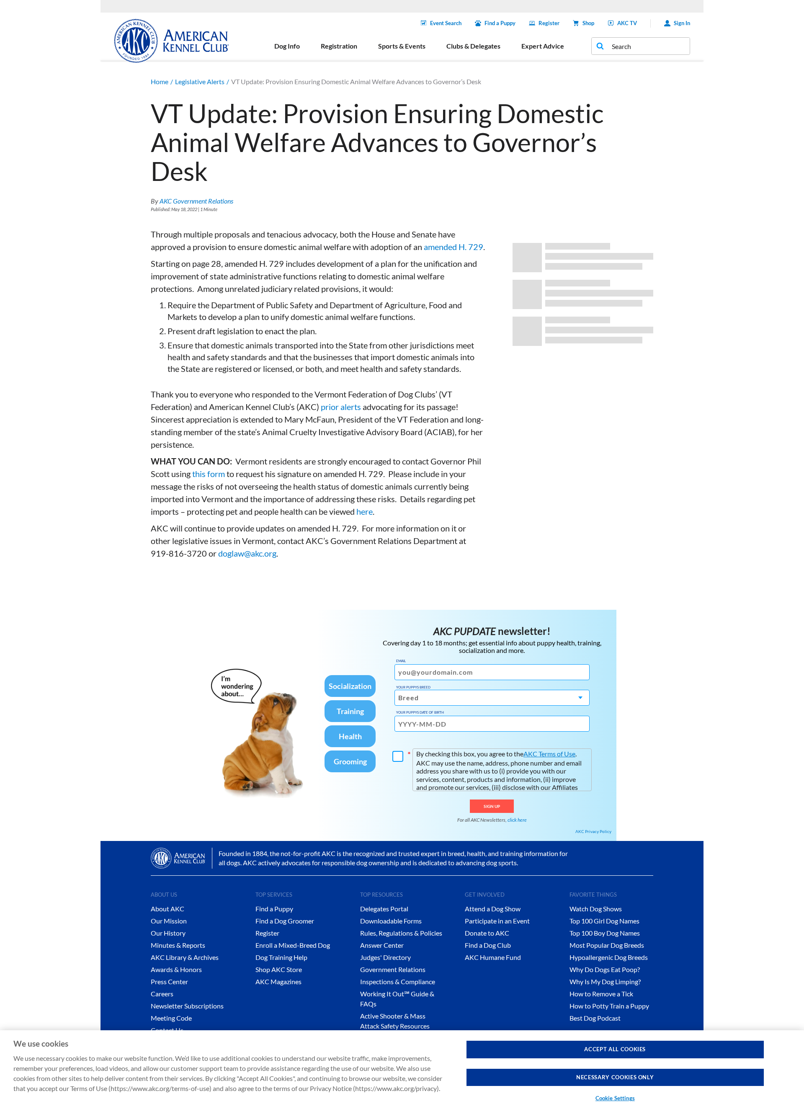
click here (517, 820)
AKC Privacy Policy (593, 831)
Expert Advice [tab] (542, 46)
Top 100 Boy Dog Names (605, 933)
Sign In (682, 23)
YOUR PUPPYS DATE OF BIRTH (420, 712)
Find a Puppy (499, 23)
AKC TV (627, 23)
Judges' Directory (385, 957)
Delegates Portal (384, 909)
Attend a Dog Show (493, 909)
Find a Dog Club (488, 945)
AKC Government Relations (196, 201)
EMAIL (401, 661)
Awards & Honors (176, 969)
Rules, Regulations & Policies (401, 933)
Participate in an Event (497, 921)
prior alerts (341, 407)
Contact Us (167, 1030)
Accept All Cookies (615, 1049)
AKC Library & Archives (185, 957)
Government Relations (392, 969)
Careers (162, 994)
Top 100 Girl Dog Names (604, 921)
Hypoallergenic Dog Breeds (609, 957)
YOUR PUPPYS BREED (413, 687)
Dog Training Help (281, 957)
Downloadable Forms (391, 921)
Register (549, 23)
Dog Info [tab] (287, 46)
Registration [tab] (339, 46)
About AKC (167, 909)
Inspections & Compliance (397, 981)
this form (208, 474)
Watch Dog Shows (596, 909)
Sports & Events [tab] (401, 46)
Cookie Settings (615, 1098)
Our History (168, 933)
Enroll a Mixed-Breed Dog (292, 945)
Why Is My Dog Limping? (605, 981)
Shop (588, 23)
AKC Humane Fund (493, 957)
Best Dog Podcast (595, 1018)
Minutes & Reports (178, 945)
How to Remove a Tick (601, 994)
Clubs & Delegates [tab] (473, 46)
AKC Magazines (278, 981)
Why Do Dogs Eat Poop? (605, 969)
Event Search (445, 23)
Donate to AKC (487, 933)
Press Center (169, 981)
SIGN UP (492, 806)
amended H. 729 (453, 247)
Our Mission (169, 921)
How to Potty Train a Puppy (609, 1006)
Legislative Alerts (199, 81)
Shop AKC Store (278, 969)
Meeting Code (171, 1018)
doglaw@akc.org (247, 553)
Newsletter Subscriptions (187, 1006)
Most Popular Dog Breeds (607, 945)
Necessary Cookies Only (615, 1077)
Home (159, 81)
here (364, 511)
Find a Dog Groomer (284, 921)
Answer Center (382, 945)
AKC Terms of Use (549, 754)
